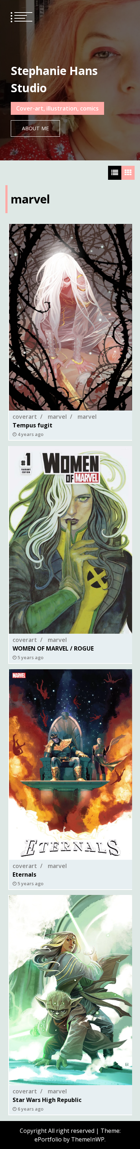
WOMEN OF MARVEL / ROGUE (53, 648)
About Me (35, 128)
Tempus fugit (32, 425)
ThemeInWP (87, 1139)
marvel (57, 417)
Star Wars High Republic (47, 1100)
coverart (25, 417)
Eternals (24, 874)
